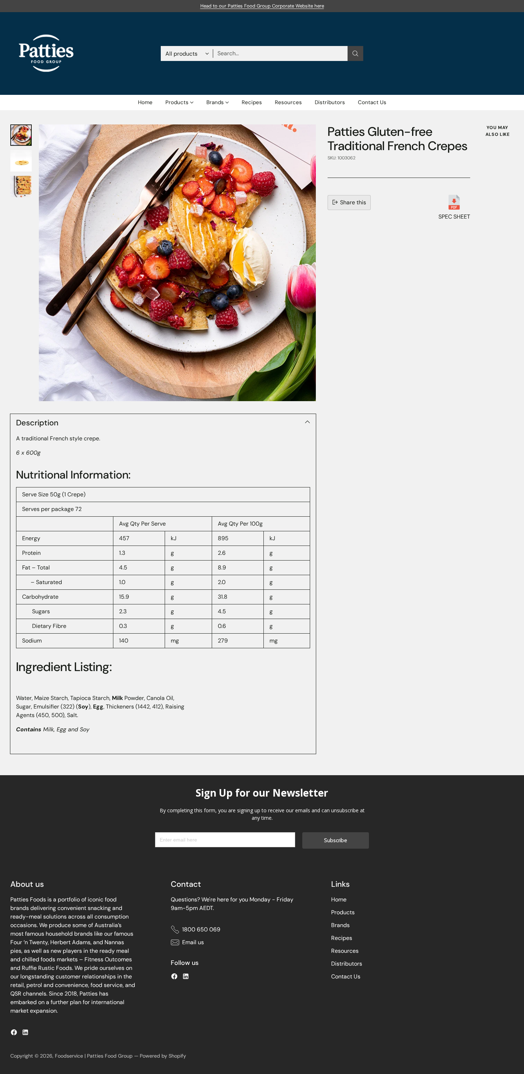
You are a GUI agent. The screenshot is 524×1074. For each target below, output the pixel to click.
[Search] (355, 53)
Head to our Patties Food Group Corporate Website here (262, 6)
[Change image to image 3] (21, 186)
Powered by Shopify (163, 1056)
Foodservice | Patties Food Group (94, 1056)
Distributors (346, 963)
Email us (193, 942)
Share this (353, 202)
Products (343, 912)
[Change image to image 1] (21, 135)
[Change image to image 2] (21, 161)
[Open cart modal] (510, 53)
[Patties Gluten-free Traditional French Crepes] (177, 262)
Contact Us (345, 976)
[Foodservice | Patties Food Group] (46, 53)
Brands (340, 925)
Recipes (341, 938)
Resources (345, 951)
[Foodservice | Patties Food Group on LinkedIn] (25, 1033)
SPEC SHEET (454, 216)
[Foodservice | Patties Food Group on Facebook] (14, 1033)
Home (338, 899)
